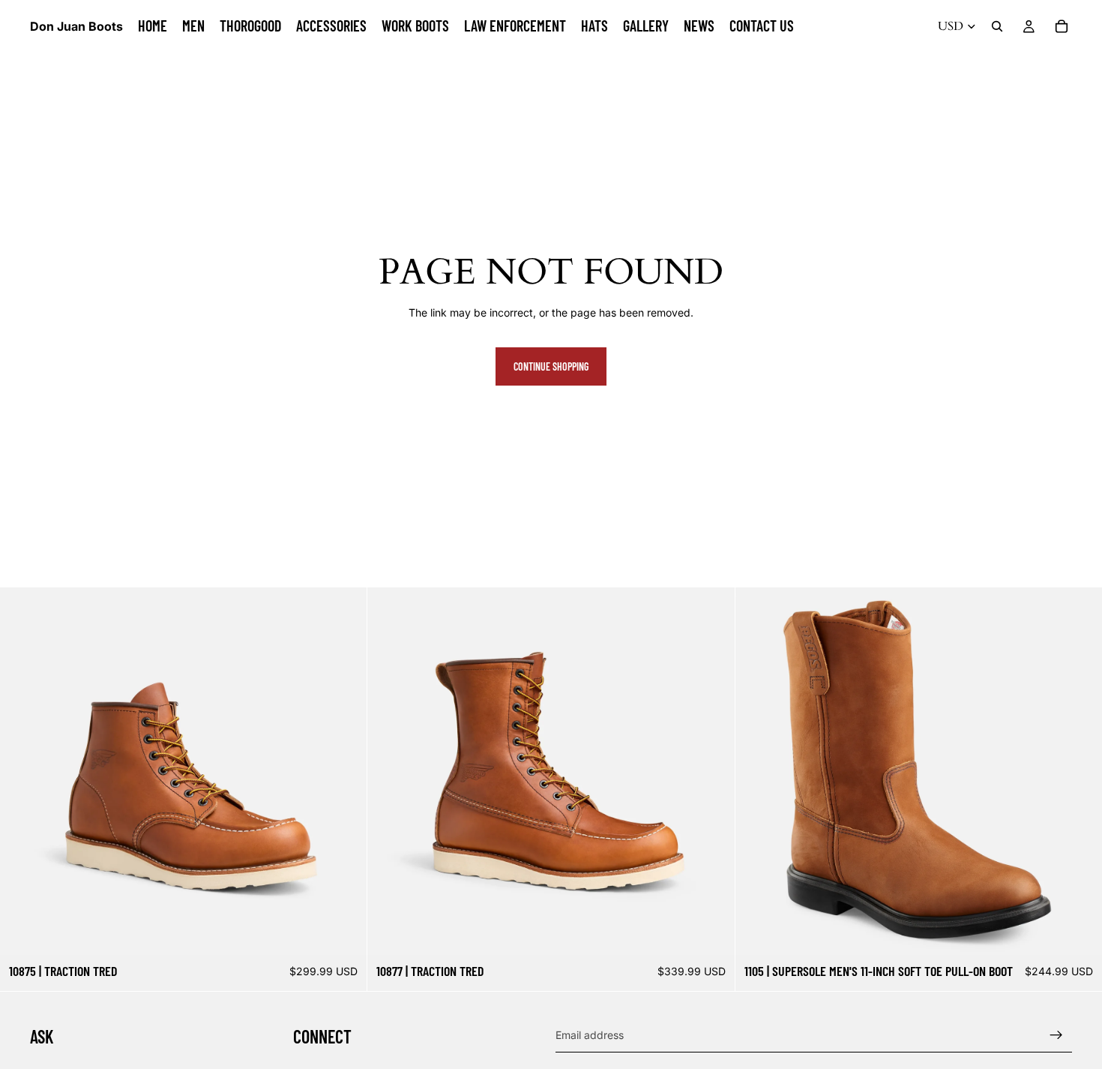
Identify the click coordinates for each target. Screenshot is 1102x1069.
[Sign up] (1056, 1034)
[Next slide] (344, 771)
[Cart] (1061, 26)
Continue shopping (551, 366)
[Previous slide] (22, 771)
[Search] (997, 26)
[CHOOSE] (344, 931)
